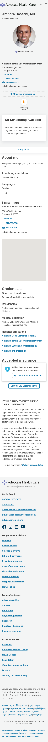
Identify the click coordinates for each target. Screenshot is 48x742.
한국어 (5, 712)
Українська (23, 715)
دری (30, 705)
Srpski (5, 715)
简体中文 (25, 705)
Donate (6, 670)
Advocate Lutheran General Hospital (19, 346)
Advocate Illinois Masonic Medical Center (22, 64)
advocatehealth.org (12, 520)
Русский (35, 712)
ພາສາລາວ (12, 712)
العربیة (12, 705)
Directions (7, 74)
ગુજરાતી (5, 709)
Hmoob (30, 709)
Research (7, 621)
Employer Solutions (12, 626)
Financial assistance (13, 571)
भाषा (24, 709)
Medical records (10, 576)
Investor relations (11, 631)
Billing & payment (12, 556)
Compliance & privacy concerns (19, 509)
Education (7, 610)
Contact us (8, 504)
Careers (6, 605)
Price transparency (12, 561)
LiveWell (6, 540)
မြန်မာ (18, 705)
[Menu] (45, 3)
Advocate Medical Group (15, 649)
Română (27, 712)
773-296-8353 (12, 82)
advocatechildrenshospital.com (19, 515)
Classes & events (11, 551)
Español (5, 705)
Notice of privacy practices (25, 730)
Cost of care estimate (13, 566)
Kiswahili (13, 715)
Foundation (8, 660)
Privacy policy (7, 730)
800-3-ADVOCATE (11, 499)
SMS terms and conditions (28, 736)
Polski (19, 712)
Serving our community (15, 675)
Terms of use (11, 736)
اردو (30, 715)
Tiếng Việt (37, 715)
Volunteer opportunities (15, 665)
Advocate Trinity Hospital (14, 351)
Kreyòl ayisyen (15, 709)
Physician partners (12, 615)
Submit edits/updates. (32, 465)
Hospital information (13, 581)
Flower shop (8, 587)
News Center (9, 655)
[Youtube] (23, 527)
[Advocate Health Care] (18, 5)
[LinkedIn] (17, 527)
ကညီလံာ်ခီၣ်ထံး (39, 709)
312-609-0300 (12, 78)
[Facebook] (4, 527)
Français (37, 705)
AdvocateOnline (10, 600)
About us (7, 644)
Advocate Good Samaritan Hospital (19, 336)
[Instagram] (10, 527)
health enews (9, 545)
